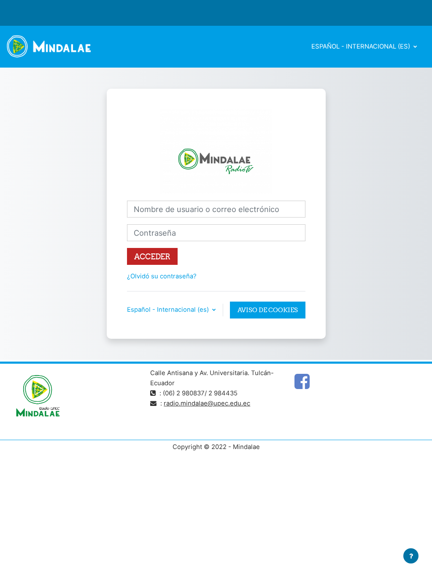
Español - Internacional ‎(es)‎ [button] (169, 309)
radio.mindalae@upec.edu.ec (207, 403)
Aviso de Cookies (268, 310)
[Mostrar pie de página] (410, 555)
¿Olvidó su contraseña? (162, 276)
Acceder (152, 256)
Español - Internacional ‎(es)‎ (361, 46)
